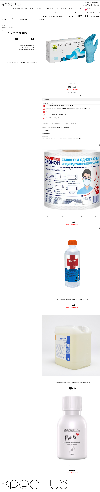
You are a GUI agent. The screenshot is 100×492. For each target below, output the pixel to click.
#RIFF (8, 18)
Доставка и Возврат (7, 27)
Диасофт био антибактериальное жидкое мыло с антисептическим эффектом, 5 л (72, 382)
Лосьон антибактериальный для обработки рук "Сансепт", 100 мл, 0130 (72, 299)
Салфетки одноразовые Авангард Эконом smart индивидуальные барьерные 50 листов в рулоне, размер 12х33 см (72, 216)
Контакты (32, 18)
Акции (12, 18)
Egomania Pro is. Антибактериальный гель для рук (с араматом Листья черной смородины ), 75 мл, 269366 (72, 465)
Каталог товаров (4, 18)
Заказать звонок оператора (26, 49)
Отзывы (37, 18)
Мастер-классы (41, 18)
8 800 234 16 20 (91, 4)
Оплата (4, 25)
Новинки (17, 18)
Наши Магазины (23, 18)
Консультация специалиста (9, 31)
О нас (27, 18)
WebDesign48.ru (11, 62)
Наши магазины (6, 29)
